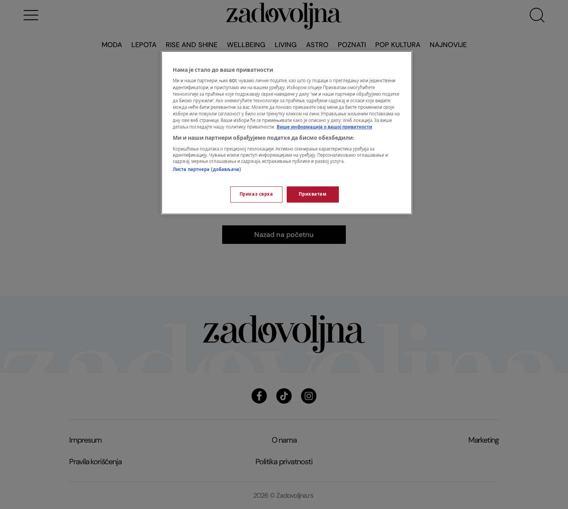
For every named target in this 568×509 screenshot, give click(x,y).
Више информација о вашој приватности (324, 127)
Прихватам (313, 194)
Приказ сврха (256, 194)
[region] (286, 133)
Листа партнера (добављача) (207, 169)
